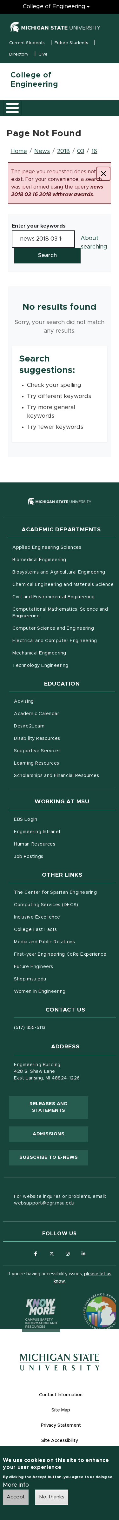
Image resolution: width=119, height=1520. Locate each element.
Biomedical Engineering (39, 560)
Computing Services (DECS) (64, 904)
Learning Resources (63, 763)
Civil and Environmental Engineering (53, 597)
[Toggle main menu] (12, 108)
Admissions (48, 1134)
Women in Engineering (40, 991)
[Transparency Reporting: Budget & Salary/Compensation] (90, 1300)
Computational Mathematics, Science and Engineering (60, 612)
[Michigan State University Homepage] (59, 1362)
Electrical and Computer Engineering (54, 641)
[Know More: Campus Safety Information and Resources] (29, 1300)
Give (43, 54)
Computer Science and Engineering (53, 628)
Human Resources (61, 844)
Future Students (71, 43)
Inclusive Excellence (37, 917)
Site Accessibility (59, 1440)
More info (16, 1485)
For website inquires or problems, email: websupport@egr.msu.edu (60, 1199)
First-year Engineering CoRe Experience (60, 954)
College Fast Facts (62, 929)
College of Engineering (54, 7)
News (42, 151)
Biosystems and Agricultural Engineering (63, 572)
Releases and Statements (59, 1107)
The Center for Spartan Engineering (64, 892)
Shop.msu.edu (56, 979)
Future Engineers (33, 967)
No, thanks (51, 1496)
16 (94, 151)
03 (80, 151)
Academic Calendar (63, 713)
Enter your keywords (38, 226)
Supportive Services (64, 750)
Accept (16, 1496)
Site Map (60, 1410)
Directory (19, 54)
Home (18, 151)
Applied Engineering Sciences (46, 547)
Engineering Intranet (64, 831)
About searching (94, 243)
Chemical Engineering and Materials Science (63, 584)
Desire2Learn (55, 726)
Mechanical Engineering (39, 653)
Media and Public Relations (44, 942)
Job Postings (55, 856)
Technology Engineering (40, 665)
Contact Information (61, 1395)
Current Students (27, 43)
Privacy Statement (61, 1425)
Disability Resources (63, 738)
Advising (24, 701)
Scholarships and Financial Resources (56, 775)
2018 (63, 151)
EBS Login (52, 819)
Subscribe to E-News (53, 1157)
